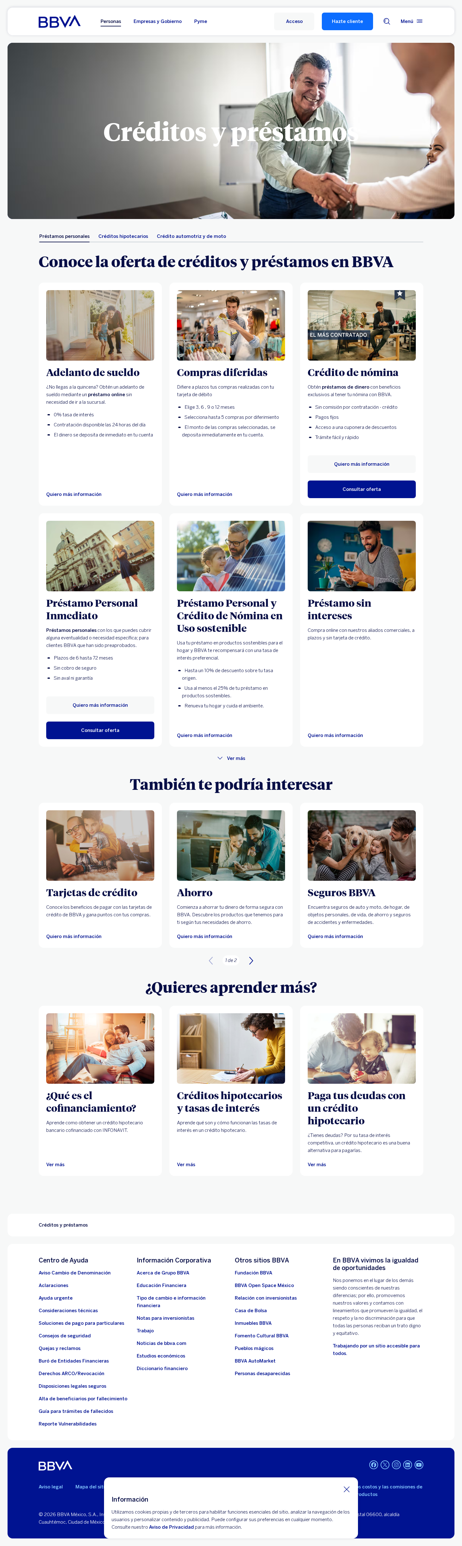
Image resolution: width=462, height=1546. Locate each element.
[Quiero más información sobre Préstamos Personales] (362, 325)
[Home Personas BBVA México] (59, 21)
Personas (111, 21)
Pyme (200, 21)
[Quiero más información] (100, 325)
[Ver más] (100, 1048)
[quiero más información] (231, 325)
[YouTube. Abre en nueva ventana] (419, 1465)
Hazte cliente (347, 21)
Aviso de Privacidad (171, 1527)
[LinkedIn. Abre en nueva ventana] (407, 1465)
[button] (294, 21)
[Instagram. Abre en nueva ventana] (396, 1465)
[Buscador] (387, 21)
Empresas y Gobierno (158, 21)
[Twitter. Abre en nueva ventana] (385, 1465)
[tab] (64, 236)
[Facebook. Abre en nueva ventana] (373, 1465)
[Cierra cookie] (346, 1489)
